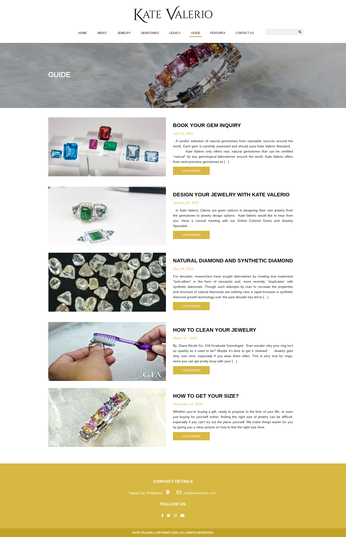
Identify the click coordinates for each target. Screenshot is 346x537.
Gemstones (150, 33)
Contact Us (245, 33)
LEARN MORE (191, 171)
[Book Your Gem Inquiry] (107, 146)
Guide (195, 33)
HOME (82, 33)
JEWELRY (124, 33)
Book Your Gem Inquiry (207, 125)
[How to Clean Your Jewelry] (107, 351)
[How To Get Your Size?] (107, 417)
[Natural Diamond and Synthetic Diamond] (107, 282)
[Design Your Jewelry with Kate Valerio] (107, 216)
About (102, 33)
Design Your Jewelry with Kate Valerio (231, 194)
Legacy (175, 33)
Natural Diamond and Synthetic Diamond (233, 260)
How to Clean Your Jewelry (214, 330)
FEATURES (217, 33)
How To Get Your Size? (206, 396)
